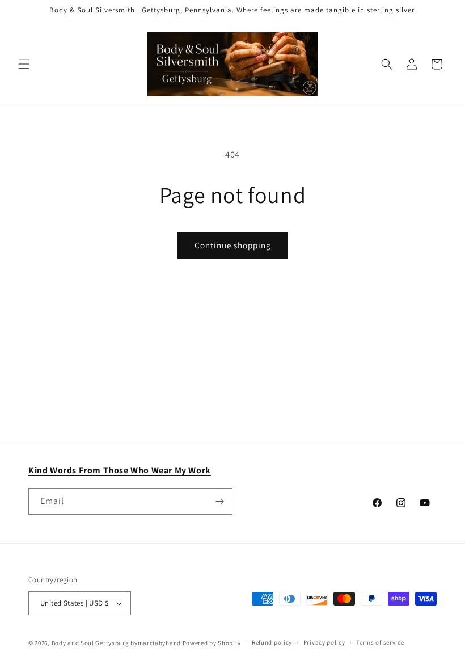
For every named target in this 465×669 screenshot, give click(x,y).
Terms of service (380, 642)
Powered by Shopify (212, 643)
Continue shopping (233, 245)
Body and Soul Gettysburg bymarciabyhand (116, 643)
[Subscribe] (219, 501)
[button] (23, 64)
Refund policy (272, 642)
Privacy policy (324, 642)
